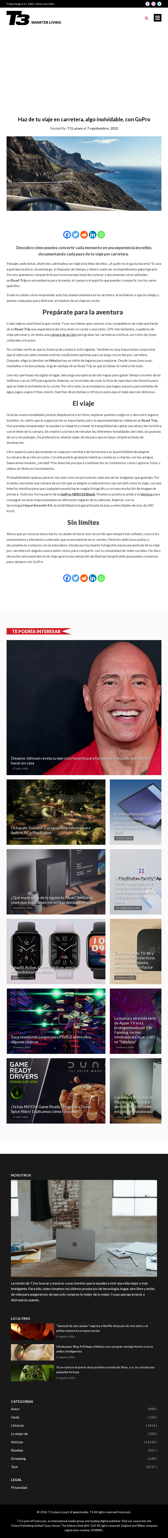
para (141, 269)
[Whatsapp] (101, 234)
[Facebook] (67, 234)
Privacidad (19, 1487)
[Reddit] (84, 234)
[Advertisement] (84, 60)
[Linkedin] (92, 234)
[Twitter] (75, 234)
